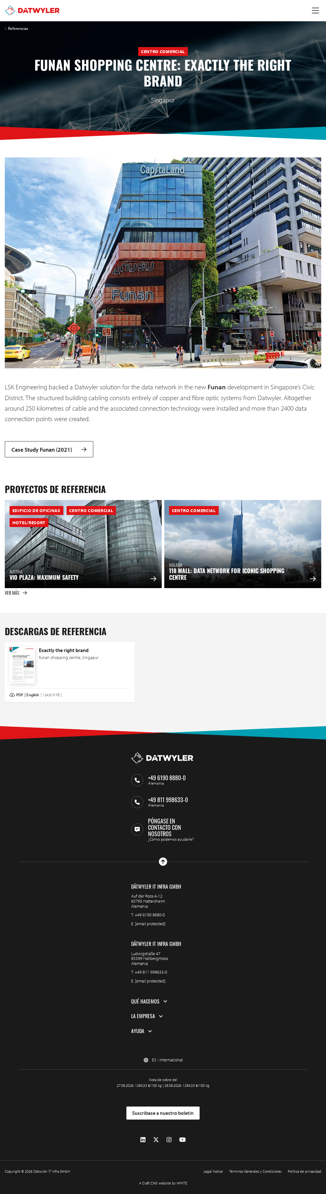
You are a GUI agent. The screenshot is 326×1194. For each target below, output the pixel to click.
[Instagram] (169, 1139)
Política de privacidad (304, 1171)
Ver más (12, 592)
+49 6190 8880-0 (150, 915)
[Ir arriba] (163, 861)
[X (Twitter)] (156, 1139)
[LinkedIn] (142, 1139)
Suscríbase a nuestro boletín (163, 1113)
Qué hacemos (145, 1001)
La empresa (143, 1016)
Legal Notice (213, 1171)
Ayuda (137, 1031)
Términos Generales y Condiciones (255, 1171)
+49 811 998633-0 (151, 972)
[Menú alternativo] (315, 10)
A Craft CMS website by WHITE (163, 1183)
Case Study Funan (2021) (41, 449)
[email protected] (150, 924)
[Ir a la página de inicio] (32, 10)
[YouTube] (182, 1139)
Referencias (18, 28)
